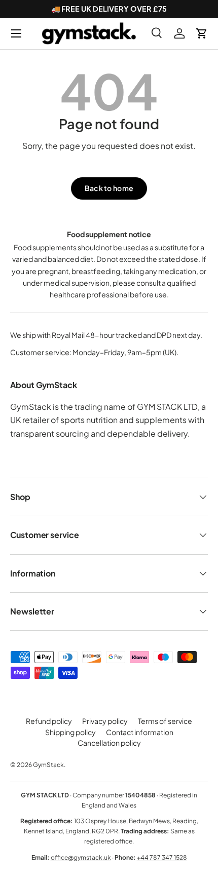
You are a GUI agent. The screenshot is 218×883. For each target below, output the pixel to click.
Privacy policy (105, 720)
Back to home (109, 188)
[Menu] (16, 33)
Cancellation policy (109, 742)
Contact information (139, 732)
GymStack (48, 765)
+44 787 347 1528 (162, 857)
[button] (202, 33)
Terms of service (165, 720)
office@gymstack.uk (81, 857)
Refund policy (49, 720)
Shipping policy (70, 732)
